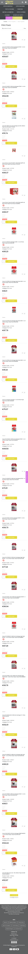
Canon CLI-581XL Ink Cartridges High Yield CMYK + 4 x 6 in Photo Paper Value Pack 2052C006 (14, 282)
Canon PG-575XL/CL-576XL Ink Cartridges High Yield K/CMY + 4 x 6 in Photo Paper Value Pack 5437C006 (13, 558)
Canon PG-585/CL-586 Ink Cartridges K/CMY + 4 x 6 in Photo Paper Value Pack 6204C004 (13, 794)
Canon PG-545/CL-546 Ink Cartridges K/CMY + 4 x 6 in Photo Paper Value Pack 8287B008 (13, 87)
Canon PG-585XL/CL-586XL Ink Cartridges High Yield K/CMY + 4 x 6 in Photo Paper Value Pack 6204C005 (13, 755)
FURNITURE (20, 9)
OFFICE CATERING (21, 12)
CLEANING (7, 15)
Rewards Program (9, 928)
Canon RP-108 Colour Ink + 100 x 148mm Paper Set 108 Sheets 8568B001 (13, 873)
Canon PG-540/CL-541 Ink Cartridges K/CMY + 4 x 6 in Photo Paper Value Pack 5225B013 (13, 47)
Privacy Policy (21, 922)
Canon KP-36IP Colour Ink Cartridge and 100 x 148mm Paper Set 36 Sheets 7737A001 (13, 126)
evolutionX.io (14, 946)
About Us (5, 922)
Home (5, 21)
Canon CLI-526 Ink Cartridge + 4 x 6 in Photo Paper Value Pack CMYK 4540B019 (13, 400)
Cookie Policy (22, 925)
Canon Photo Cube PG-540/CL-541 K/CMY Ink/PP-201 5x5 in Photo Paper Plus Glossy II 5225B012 (13, 203)
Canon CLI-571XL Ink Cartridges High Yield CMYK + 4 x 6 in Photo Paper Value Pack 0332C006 (13, 321)
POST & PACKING (9, 9)
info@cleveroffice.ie (14, 940)
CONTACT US (17, 18)
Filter (25, 28)
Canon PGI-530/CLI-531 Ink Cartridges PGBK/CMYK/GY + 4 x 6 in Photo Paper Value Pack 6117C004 (13, 834)
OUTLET (9, 18)
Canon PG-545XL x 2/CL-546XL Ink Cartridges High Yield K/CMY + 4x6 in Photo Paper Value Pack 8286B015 (13, 676)
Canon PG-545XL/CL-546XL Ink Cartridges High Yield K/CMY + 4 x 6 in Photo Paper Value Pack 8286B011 (13, 637)
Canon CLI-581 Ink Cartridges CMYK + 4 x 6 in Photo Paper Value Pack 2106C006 (13, 242)
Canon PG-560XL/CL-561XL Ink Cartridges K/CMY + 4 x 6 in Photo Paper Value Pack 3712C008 (13, 479)
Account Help (15, 925)
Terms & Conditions (6, 925)
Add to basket (11, 66)
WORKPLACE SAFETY (18, 15)
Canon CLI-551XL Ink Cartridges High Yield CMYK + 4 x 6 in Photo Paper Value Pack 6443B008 (14, 361)
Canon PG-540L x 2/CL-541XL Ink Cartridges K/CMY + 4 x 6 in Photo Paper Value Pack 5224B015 (13, 597)
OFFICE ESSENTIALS (8, 6)
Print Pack (9, 54)
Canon (3, 43)
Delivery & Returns (12, 922)
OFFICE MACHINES (20, 6)
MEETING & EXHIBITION (8, 12)
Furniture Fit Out (18, 928)
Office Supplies (12, 21)
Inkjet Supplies (21, 21)
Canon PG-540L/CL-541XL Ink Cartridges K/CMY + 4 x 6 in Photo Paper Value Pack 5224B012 (13, 439)
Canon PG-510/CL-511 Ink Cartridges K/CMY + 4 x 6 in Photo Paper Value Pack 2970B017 (13, 518)
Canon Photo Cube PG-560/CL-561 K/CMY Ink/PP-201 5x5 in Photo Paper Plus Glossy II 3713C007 (13, 163)
